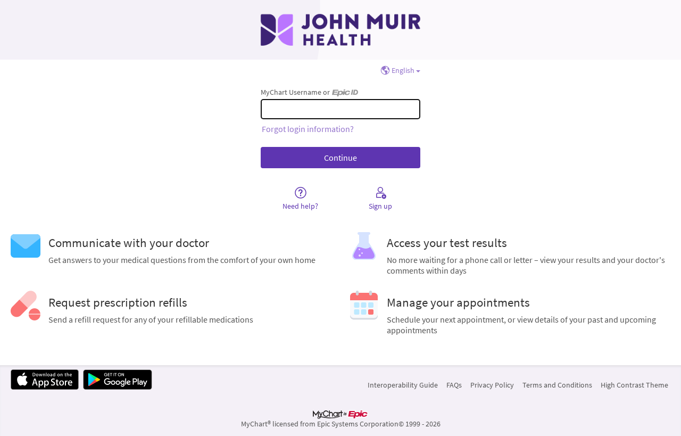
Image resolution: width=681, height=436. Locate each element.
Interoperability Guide (403, 385)
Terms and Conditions (557, 385)
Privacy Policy (492, 385)
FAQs (454, 385)
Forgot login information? (308, 129)
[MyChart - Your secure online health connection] (340, 29)
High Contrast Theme (634, 385)
